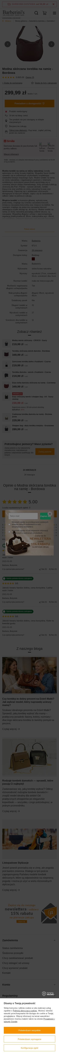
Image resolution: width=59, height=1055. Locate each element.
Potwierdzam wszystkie (29, 1030)
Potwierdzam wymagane (29, 1039)
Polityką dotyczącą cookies (25, 1011)
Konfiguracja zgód (29, 1048)
